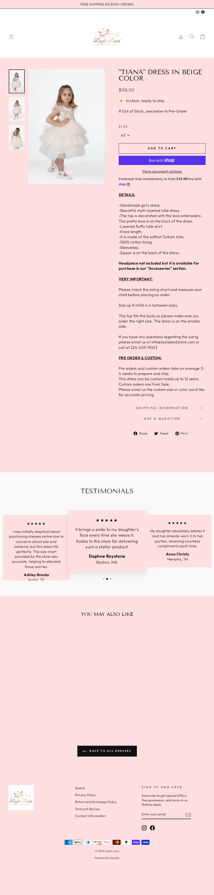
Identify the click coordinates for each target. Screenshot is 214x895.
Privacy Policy (85, 795)
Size (123, 126)
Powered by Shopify (106, 857)
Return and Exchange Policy (96, 802)
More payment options (162, 171)
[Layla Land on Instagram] (144, 827)
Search (80, 788)
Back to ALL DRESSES (110, 750)
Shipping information (162, 408)
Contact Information (90, 816)
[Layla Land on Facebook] (152, 827)
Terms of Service (87, 809)
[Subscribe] (188, 814)
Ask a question (162, 419)
